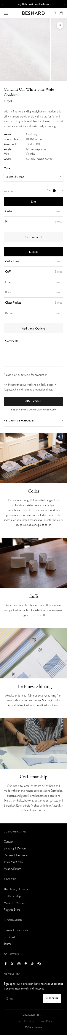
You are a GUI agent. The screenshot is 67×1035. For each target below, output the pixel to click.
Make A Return (12, 869)
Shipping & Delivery (15, 848)
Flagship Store (12, 910)
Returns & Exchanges (16, 855)
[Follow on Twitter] (12, 964)
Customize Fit (33, 237)
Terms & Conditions (25, 1021)
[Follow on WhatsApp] (39, 964)
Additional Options (33, 328)
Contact (8, 842)
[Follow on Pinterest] (26, 964)
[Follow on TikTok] (32, 964)
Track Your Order (13, 862)
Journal (8, 944)
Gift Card (9, 937)
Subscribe (51, 998)
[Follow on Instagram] (19, 964)
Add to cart (33, 401)
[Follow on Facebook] (5, 964)
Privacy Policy (45, 1021)
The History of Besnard (17, 889)
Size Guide (8, 190)
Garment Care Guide (16, 930)
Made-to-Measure (15, 903)
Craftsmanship (12, 896)
